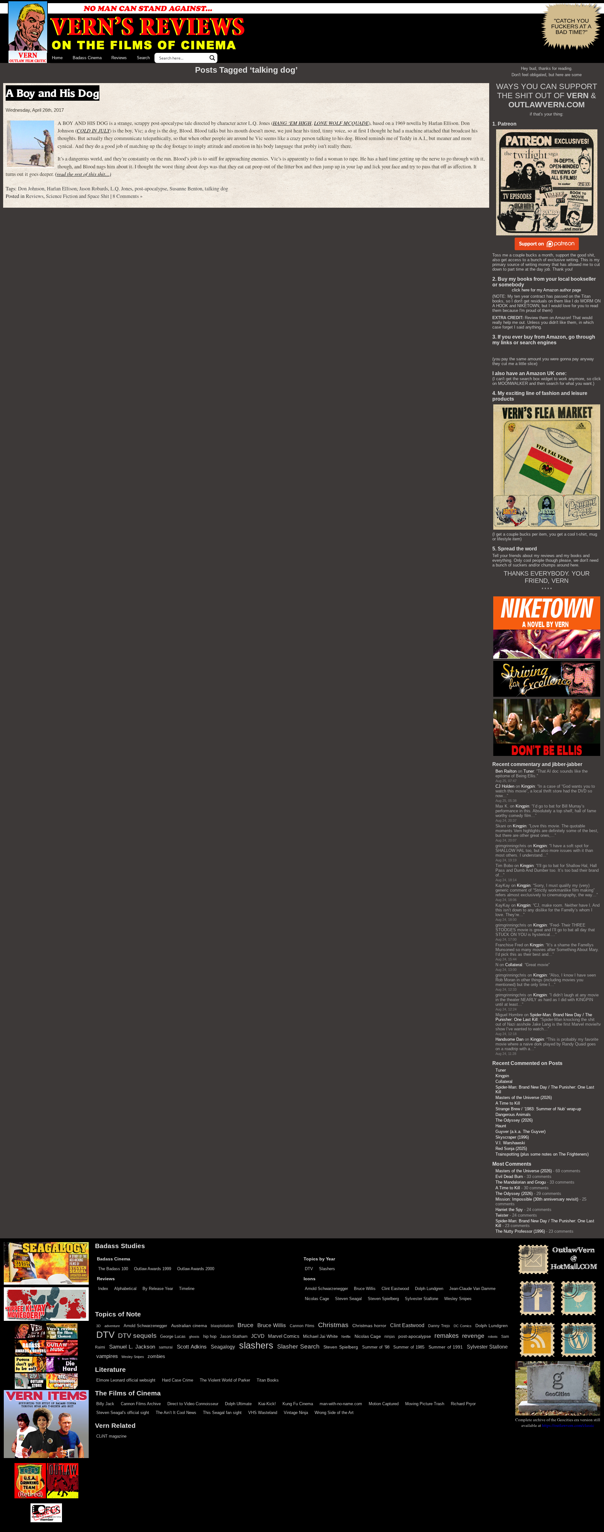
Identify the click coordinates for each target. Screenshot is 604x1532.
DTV (309, 1268)
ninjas (389, 1336)
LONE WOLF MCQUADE (341, 123)
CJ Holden (504, 786)
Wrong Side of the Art (334, 1412)
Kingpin (528, 786)
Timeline (186, 1288)
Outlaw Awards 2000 (195, 1268)
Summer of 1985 (408, 1347)
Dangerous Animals (513, 1114)
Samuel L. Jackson (132, 1346)
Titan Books (268, 1380)
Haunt (500, 1126)
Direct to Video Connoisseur (192, 1403)
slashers (256, 1345)
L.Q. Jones (121, 188)
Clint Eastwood (395, 1288)
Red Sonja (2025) (511, 1148)
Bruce (246, 1325)
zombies (156, 1356)
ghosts (194, 1336)
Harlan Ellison (62, 188)
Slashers (327, 1268)
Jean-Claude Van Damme (472, 1288)
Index (103, 1288)
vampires (107, 1356)
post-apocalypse (151, 188)
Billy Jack (105, 1403)
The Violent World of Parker (225, 1380)
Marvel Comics (283, 1336)
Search (143, 57)
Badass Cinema (87, 57)
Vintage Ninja (296, 1412)
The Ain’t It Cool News (176, 1412)
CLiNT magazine (111, 1436)
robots (493, 1336)
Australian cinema (189, 1325)
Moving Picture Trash (424, 1403)
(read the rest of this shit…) (83, 174)
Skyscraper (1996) (512, 1137)
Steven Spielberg (383, 1298)
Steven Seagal (348, 1298)
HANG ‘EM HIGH (292, 123)
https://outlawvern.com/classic (568, 1425)
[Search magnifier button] (212, 58)
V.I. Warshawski (510, 1143)
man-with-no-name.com (341, 1403)
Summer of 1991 (445, 1346)
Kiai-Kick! (267, 1403)
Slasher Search (298, 1346)
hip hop (209, 1336)
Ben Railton (506, 771)
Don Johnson (31, 188)
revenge (473, 1335)
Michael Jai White (320, 1336)
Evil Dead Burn (509, 1176)
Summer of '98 (375, 1347)
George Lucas (173, 1336)
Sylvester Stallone (421, 1298)
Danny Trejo (439, 1326)
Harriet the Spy (509, 1209)
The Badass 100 (113, 1268)
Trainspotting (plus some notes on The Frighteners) (542, 1154)
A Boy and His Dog (52, 93)
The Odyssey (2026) (514, 1120)
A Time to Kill (507, 1103)
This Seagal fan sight (222, 1412)
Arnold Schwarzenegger (326, 1288)
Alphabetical (125, 1288)
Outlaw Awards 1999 (152, 1268)
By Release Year (158, 1288)
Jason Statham (234, 1336)
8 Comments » (128, 196)
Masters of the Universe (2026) (523, 1097)
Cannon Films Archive (141, 1403)
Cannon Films (302, 1326)
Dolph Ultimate (238, 1403)
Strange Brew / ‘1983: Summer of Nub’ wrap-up (538, 1109)
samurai (166, 1347)
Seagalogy (223, 1346)
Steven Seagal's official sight (122, 1412)
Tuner (528, 771)
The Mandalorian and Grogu (520, 1182)
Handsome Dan (509, 1039)
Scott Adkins (192, 1346)
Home (57, 57)
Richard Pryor (463, 1403)
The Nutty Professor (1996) (520, 1231)
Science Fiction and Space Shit (77, 196)
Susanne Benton (186, 188)
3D (98, 1326)
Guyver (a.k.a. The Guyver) (520, 1131)
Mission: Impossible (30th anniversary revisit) (536, 1199)
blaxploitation (222, 1326)
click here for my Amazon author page (546, 290)
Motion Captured (384, 1403)
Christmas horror (369, 1325)
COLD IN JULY (93, 130)
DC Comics (463, 1326)
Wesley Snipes (458, 1298)
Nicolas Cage (317, 1298)
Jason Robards (93, 188)
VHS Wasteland (262, 1412)
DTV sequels (137, 1335)
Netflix (346, 1336)
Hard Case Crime (177, 1380)
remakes (446, 1335)
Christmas (333, 1325)
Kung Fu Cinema (297, 1403)
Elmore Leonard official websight (125, 1380)
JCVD (258, 1336)
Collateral (513, 964)
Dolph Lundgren (429, 1288)
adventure (112, 1326)
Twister (501, 1215)
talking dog (216, 188)
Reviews (119, 57)
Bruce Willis (365, 1288)
